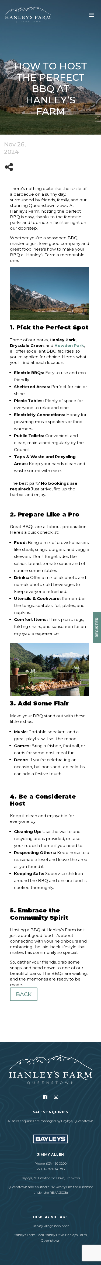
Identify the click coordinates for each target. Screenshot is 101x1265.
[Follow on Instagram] (56, 1096)
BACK (24, 994)
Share (10, 166)
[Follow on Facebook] (45, 1097)
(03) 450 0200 (56, 1163)
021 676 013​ (56, 1169)
